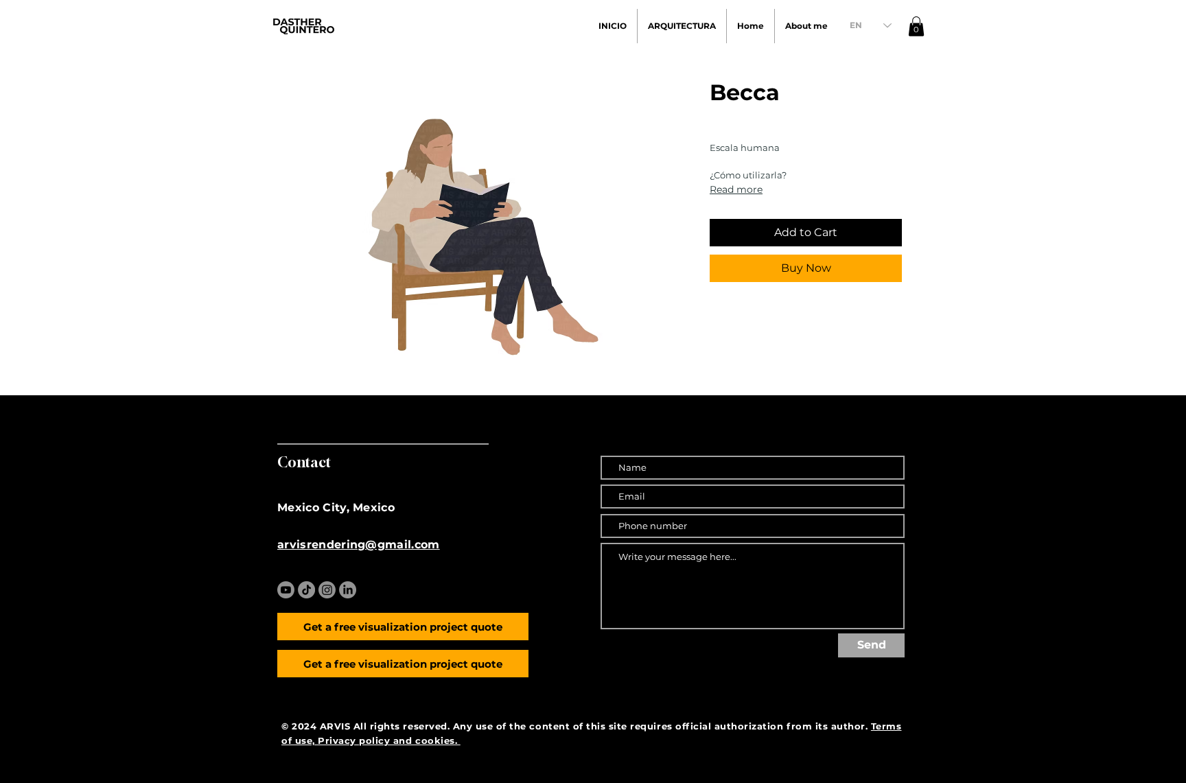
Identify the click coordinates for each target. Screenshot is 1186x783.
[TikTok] (306, 589)
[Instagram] (327, 589)
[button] (916, 26)
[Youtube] (285, 589)
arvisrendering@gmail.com (358, 544)
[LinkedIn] (347, 589)
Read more (736, 189)
